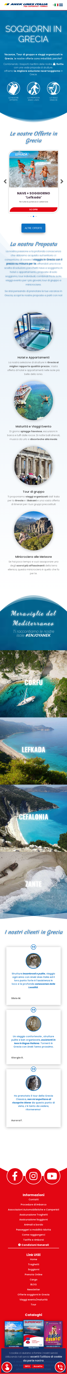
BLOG (33, 1284)
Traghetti (33, 1264)
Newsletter (33, 1289)
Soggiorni (33, 1269)
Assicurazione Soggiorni (33, 1219)
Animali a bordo (33, 1224)
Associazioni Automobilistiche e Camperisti (33, 1209)
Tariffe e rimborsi (33, 1239)
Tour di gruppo (33, 492)
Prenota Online (33, 1274)
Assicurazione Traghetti (34, 1214)
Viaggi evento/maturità (33, 1299)
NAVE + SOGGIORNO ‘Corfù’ (37, 195)
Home (33, 1259)
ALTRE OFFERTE (33, 228)
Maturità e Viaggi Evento (33, 426)
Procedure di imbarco (34, 1204)
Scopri (37, 209)
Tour (33, 1304)
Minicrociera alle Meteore (33, 557)
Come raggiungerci (33, 1234)
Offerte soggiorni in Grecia (33, 1294)
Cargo (33, 1279)
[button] (5, 181)
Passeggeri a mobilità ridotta (33, 1229)
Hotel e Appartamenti (33, 357)
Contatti (34, 1199)
